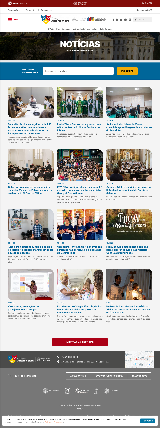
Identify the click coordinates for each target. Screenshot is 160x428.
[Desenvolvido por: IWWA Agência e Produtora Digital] (80, 409)
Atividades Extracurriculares (86, 29)
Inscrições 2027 (144, 10)
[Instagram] (117, 20)
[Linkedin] (130, 20)
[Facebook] (113, 20)
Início (69, 50)
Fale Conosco (106, 29)
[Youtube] (121, 20)
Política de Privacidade (54, 422)
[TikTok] (125, 20)
